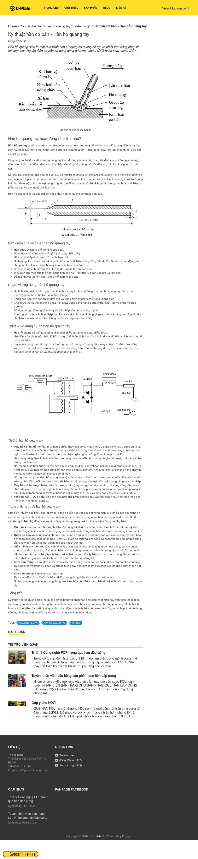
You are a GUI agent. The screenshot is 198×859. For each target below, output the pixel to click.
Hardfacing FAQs (70, 765)
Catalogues (67, 755)
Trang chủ (51, 7)
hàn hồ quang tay (54, 622)
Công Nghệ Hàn (28, 622)
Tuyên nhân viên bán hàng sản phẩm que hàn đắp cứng (74, 675)
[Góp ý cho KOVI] (17, 703)
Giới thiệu (71, 7)
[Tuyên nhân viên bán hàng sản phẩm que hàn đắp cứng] (17, 680)
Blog (106, 7)
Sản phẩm (90, 7)
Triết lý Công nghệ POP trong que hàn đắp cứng (68, 652)
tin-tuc (76, 622)
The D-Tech (97, 836)
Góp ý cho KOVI (44, 702)
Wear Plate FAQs (71, 760)
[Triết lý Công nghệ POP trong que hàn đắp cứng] (17, 657)
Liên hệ (121, 7)
